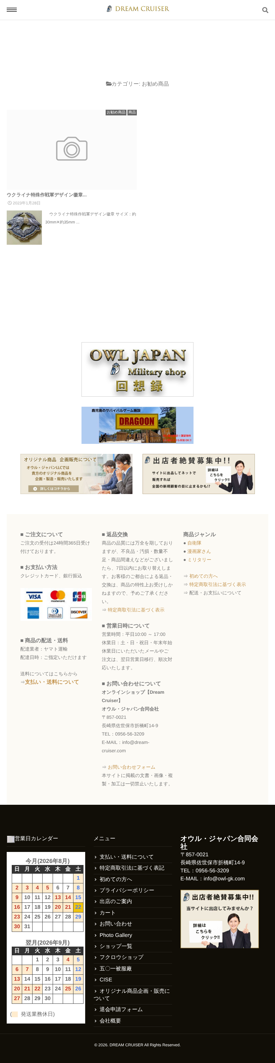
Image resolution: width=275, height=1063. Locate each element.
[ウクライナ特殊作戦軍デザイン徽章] (72, 150)
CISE (106, 980)
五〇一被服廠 (116, 969)
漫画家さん (199, 551)
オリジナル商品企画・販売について (132, 994)
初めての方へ (203, 576)
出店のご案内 (116, 901)
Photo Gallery (116, 935)
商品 (132, 112)
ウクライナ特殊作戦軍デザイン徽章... (47, 194)
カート (108, 913)
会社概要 (110, 1021)
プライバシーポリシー (127, 890)
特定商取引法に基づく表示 (136, 609)
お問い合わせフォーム (131, 767)
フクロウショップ (122, 957)
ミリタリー (199, 559)
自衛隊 (194, 543)
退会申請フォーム (121, 1009)
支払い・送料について (52, 682)
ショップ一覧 (116, 946)
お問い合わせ (116, 924)
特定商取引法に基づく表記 (132, 868)
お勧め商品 (116, 112)
